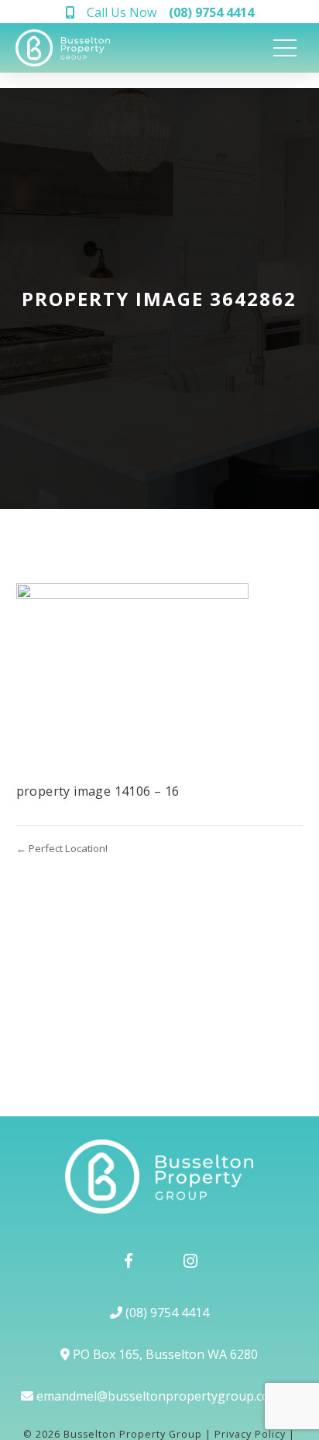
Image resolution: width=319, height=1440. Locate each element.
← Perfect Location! (62, 848)
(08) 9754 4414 (165, 1312)
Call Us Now (170, 12)
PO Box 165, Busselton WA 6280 (164, 1354)
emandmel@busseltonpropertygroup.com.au (165, 1395)
